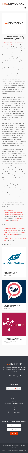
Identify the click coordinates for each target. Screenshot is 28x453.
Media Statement (8, 210)
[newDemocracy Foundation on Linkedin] (19, 388)
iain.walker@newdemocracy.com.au (14, 403)
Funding (9, 450)
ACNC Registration (17, 375)
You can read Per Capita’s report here (14, 214)
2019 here (6, 220)
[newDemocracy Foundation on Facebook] (8, 388)
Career (4, 450)
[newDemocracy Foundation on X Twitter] (12, 388)
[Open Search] (12, 7)
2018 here (15, 220)
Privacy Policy (22, 450)
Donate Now (15, 450)
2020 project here (18, 218)
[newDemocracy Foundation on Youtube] (16, 388)
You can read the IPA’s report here (13, 212)
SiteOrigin (14, 447)
